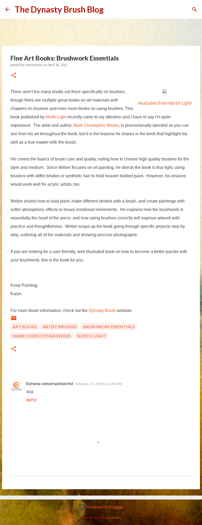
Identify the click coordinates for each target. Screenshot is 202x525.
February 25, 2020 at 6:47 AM (98, 384)
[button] (14, 75)
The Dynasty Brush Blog (59, 9)
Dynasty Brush (102, 310)
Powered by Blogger (104, 506)
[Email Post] (14, 319)
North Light (56, 117)
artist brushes (60, 326)
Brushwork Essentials (109, 326)
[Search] (111, 9)
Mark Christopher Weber (96, 125)
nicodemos (113, 517)
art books (25, 326)
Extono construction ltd (49, 383)
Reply (31, 400)
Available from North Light (164, 103)
